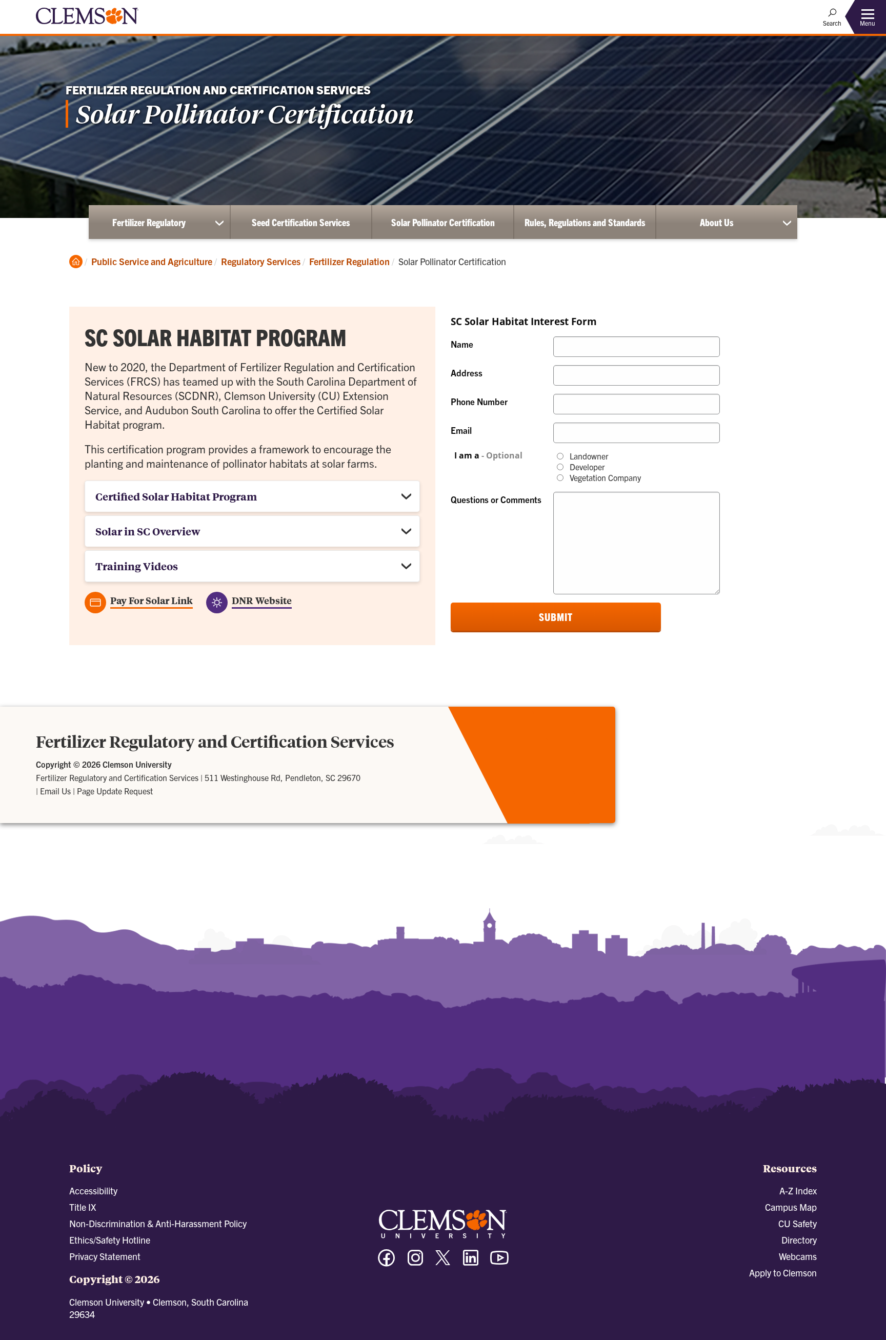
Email (461, 430)
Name (462, 343)
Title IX (82, 1207)
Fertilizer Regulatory (149, 222)
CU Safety (797, 1223)
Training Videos (136, 566)
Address (466, 372)
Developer (586, 467)
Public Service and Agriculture (151, 261)
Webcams (798, 1256)
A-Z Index (798, 1190)
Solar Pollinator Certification (443, 222)
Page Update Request (115, 791)
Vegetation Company (604, 478)
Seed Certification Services (301, 222)
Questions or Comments (496, 499)
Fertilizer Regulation (349, 261)
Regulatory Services (260, 261)
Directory (799, 1240)
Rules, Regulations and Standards (585, 222)
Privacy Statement (104, 1256)
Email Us (55, 791)
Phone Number (479, 401)
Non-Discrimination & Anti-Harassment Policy (158, 1223)
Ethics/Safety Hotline (109, 1240)
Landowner (588, 456)
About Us (716, 222)
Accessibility (93, 1190)
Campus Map (791, 1207)
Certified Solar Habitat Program (176, 496)
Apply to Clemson (783, 1272)
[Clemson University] (87, 26)
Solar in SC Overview (147, 531)
